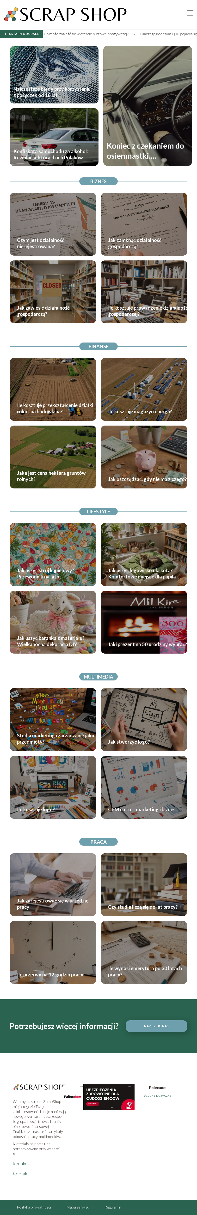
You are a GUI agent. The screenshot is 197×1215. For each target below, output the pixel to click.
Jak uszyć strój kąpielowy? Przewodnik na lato (45, 573)
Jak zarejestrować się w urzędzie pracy (52, 904)
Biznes (98, 181)
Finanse (99, 346)
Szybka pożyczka (158, 1095)
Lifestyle (98, 511)
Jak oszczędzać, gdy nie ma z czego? (147, 479)
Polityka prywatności (34, 1207)
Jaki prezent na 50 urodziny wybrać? (147, 644)
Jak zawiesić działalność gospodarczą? (43, 311)
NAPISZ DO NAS (156, 1026)
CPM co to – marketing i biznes (141, 809)
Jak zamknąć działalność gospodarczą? (134, 243)
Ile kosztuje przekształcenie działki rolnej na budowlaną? (55, 408)
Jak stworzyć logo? (129, 742)
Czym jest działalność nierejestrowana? (40, 243)
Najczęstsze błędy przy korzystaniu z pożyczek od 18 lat (52, 92)
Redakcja (22, 1163)
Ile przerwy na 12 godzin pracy (50, 974)
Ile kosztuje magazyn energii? (140, 411)
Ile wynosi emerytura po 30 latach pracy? (145, 971)
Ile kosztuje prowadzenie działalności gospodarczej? (148, 311)
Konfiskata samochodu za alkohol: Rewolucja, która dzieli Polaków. (50, 154)
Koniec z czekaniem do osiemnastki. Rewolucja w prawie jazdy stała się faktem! (146, 151)
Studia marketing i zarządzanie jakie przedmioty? (56, 739)
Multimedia (98, 677)
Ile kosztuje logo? (36, 809)
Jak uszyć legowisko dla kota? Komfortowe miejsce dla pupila (142, 573)
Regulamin (113, 1207)
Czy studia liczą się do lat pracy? (143, 907)
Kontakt (21, 1173)
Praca (98, 842)
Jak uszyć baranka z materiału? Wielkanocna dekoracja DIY (51, 641)
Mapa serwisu (77, 1207)
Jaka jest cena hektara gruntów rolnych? (51, 476)
